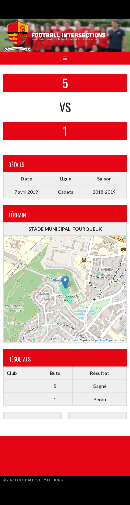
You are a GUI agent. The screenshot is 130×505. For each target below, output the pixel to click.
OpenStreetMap (102, 340)
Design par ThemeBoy (23, 485)
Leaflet (74, 340)
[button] (65, 282)
